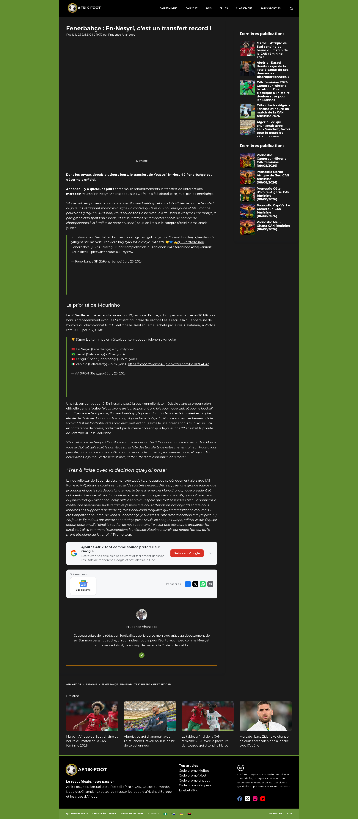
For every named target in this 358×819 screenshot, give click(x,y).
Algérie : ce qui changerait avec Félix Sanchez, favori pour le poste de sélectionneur (149, 741)
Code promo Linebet (194, 780)
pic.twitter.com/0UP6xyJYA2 (112, 252)
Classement (244, 8)
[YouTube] (262, 798)
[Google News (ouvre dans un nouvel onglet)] (83, 586)
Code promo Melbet (194, 770)
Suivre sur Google (187, 553)
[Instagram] (255, 798)
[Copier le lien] (210, 584)
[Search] (291, 8)
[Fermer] (210, 553)
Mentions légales (132, 813)
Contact (153, 813)
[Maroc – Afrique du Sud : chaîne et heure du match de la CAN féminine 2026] (92, 716)
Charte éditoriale (104, 813)
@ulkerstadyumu (190, 242)
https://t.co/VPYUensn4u (146, 364)
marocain (73, 194)
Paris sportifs (270, 8)
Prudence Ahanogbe (121, 34)
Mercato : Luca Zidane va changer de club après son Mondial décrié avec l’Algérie (265, 741)
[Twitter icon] (142, 655)
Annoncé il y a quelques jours (90, 189)
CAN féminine (168, 8)
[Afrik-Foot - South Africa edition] (173, 813)
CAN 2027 (191, 8)
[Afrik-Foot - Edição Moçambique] (181, 813)
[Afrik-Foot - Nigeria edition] (165, 813)
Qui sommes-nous (77, 813)
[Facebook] (239, 798)
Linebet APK (188, 790)
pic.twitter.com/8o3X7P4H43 (187, 364)
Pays (208, 8)
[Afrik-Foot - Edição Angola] (189, 813)
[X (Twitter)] (247, 798)
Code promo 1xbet (192, 775)
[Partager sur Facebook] (188, 584)
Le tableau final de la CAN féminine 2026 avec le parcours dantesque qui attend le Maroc (205, 741)
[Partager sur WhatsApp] (203, 584)
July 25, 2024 (133, 261)
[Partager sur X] (195, 584)
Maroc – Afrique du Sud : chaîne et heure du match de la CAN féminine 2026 (92, 741)
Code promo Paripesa (195, 785)
